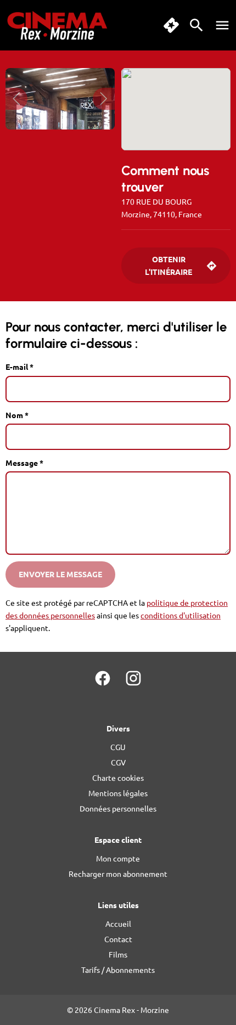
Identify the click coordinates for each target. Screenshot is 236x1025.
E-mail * (19, 366)
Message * (24, 463)
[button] (16, 99)
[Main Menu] (222, 25)
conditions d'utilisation (181, 615)
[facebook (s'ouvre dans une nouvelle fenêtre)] (102, 678)
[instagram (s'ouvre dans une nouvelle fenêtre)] (133, 678)
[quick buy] (171, 25)
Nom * (17, 415)
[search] (196, 25)
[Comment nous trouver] (176, 109)
